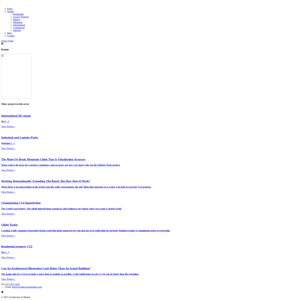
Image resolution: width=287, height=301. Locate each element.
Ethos (10, 8)
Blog (9, 33)
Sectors (10, 11)
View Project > (8, 126)
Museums (17, 22)
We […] (5, 121)
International (19, 25)
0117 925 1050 (12, 284)
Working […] (8, 143)
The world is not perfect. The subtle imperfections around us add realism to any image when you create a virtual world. (61, 208)
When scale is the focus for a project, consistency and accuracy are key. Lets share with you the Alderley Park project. (60, 165)
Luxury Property (21, 17)
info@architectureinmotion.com (27, 287)
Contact (10, 35)
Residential (18, 14)
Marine (16, 19)
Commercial (19, 27)
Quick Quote (7, 41)
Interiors (17, 30)
